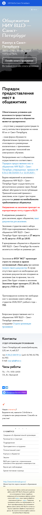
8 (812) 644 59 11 (13, 355)
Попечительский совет (11, 450)
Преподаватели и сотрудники (14, 446)
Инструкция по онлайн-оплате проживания (20, 66)
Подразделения (9, 443)
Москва (20, 50)
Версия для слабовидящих (12, 467)
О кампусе (8, 431)
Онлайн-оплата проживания (19, 60)
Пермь (14, 53)
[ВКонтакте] (3, 387)
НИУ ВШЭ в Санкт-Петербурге (19, 3)
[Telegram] (6, 387)
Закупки (6, 457)
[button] (15, 429)
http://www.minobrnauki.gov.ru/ (14, 482)
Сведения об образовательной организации (19, 435)
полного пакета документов (14, 267)
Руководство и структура (12, 439)
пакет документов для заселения (20, 220)
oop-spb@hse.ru (14, 360)
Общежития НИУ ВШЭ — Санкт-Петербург (16, 28)
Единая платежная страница (13, 471)
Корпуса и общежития (11, 454)
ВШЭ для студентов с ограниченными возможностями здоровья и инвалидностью (19, 462)
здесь (17, 498)
